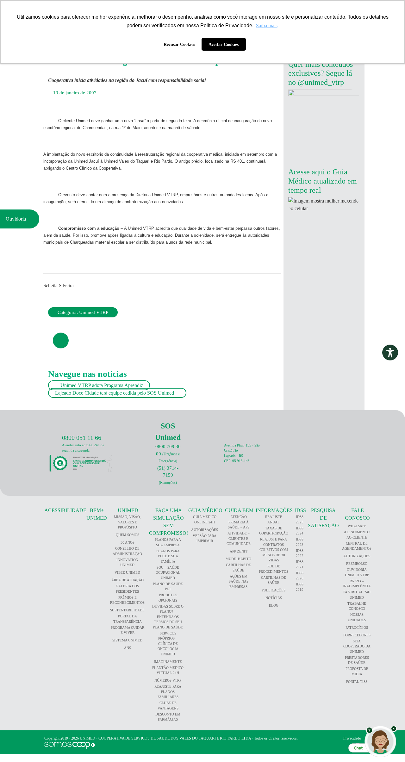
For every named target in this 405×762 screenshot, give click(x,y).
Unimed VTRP (93, 312)
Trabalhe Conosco (356, 606)
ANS (127, 648)
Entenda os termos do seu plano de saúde (168, 622)
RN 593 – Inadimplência (357, 583)
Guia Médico (205, 510)
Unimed (128, 510)
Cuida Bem (239, 510)
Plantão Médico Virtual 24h (168, 670)
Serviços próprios (167, 635)
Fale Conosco (357, 514)
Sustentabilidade (127, 610)
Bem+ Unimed (96, 514)
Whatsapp (357, 526)
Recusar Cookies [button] (179, 44)
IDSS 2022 (299, 553)
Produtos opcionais (168, 597)
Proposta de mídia (357, 671)
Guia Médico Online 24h (204, 519)
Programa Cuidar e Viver (127, 630)
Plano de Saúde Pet (168, 586)
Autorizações (204, 530)
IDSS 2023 (299, 542)
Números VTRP (167, 680)
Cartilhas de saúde (273, 580)
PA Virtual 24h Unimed (357, 594)
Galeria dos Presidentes (127, 588)
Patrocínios (357, 627)
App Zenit (238, 551)
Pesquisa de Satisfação (323, 518)
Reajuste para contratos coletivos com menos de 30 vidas (273, 549)
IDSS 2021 (299, 564)
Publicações (273, 590)
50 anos (127, 542)
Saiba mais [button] (266, 25)
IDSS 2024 (299, 530)
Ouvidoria (18, 219)
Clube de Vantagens (168, 705)
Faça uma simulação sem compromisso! (168, 522)
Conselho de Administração (127, 551)
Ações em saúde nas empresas (238, 581)
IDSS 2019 (299, 586)
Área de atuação (127, 580)
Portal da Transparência (127, 618)
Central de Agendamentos (356, 546)
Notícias (273, 598)
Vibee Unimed (127, 572)
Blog (273, 605)
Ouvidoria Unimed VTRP (357, 572)
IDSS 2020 (299, 575)
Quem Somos (127, 535)
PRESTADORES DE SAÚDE (357, 660)
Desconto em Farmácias (167, 716)
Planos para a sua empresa (168, 542)
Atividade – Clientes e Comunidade (239, 538)
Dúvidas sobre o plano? (168, 609)
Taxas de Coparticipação (273, 530)
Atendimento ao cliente (357, 534)
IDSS (300, 510)
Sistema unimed (127, 640)
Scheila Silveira (58, 285)
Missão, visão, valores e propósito (127, 522)
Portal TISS (356, 682)
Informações (274, 510)
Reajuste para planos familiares (167, 691)
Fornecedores (357, 635)
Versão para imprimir (204, 538)
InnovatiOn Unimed (127, 562)
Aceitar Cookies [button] (224, 44)
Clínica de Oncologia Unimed (168, 649)
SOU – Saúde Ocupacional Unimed (168, 572)
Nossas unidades (357, 617)
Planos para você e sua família (168, 556)
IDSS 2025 (299, 519)
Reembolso (356, 563)
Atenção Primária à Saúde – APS (238, 522)
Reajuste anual (273, 519)
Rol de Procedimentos (273, 568)
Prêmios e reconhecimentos (127, 600)
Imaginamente (168, 662)
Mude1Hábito (238, 559)
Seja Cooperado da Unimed (357, 646)
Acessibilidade (65, 510)
